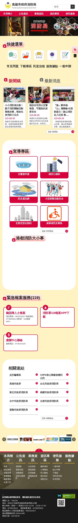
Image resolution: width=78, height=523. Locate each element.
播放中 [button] (69, 435)
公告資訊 (23, 13)
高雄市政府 (15, 383)
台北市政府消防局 (49, 383)
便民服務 (70, 13)
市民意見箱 (57, 476)
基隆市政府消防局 (19, 409)
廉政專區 (44, 466)
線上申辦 (56, 470)
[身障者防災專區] (54, 213)
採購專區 (19, 473)
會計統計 (44, 476)
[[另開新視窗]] (39, 26)
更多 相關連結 (47, 418)
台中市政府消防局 (19, 401)
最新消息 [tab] (52, 81)
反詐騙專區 (15, 375)
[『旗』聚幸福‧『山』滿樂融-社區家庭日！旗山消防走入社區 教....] (63, 95)
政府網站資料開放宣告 (11, 497)
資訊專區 (54, 13)
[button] (73, 7)
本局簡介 (7, 13)
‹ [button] (4, 439)
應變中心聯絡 (14, 340)
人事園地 (44, 470)
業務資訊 (39, 13)
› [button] (74, 439)
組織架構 (7, 473)
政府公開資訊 (20, 477)
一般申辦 (56, 466)
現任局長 (7, 470)
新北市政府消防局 (19, 392)
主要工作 (7, 482)
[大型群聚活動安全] (54, 189)
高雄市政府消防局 (21, 5)
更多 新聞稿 (53, 132)
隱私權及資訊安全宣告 (31, 497)
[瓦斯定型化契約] (23, 213)
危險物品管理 (32, 477)
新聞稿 (18, 466)
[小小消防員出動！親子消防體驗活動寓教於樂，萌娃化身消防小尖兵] (14, 95)
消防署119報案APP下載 (56, 314)
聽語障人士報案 (15, 312)
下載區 (55, 473)
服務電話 (7, 479)
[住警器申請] (23, 164)
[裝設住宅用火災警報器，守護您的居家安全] (39, 95)
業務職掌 (7, 476)
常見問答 (56, 479)
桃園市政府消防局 (49, 392)
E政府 (59, 496)
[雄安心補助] (54, 164)
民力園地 (44, 473)
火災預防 (31, 466)
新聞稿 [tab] (15, 81)
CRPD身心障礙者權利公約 (51, 376)
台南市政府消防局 (49, 401)
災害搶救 (31, 473)
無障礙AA (68, 496)
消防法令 (44, 479)
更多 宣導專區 (47, 231)
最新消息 (19, 470)
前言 (5, 466)
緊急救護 (31, 470)
